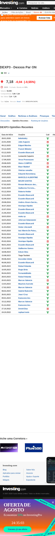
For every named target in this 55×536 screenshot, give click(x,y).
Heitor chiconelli (25, 227)
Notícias (34, 8)
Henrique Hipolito (25, 206)
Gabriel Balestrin (25, 291)
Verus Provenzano (26, 160)
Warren (37, 12)
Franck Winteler (25, 149)
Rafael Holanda (24, 266)
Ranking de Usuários (39, 121)
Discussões (5, 121)
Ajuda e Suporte (32, 477)
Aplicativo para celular (12, 473)
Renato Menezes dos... (27, 184)
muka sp (22, 216)
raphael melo (23, 312)
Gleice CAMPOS (25, 163)
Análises (46, 8)
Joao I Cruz (23, 295)
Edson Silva (23, 252)
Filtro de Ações (17, 12)
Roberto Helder (24, 192)
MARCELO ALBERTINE (28, 177)
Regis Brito (23, 270)
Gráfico (12, 116)
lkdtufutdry (22, 138)
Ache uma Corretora (12, 438)
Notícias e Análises (27, 116)
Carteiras (23, 8)
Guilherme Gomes (25, 248)
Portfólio (6, 477)
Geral (3, 116)
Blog (4, 470)
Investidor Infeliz (25, 259)
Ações (5, 12)
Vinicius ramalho (25, 170)
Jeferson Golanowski (27, 220)
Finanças (44, 116)
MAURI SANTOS (25, 181)
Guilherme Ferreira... (26, 188)
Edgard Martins (24, 145)
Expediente (30, 480)
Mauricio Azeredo (25, 284)
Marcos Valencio (25, 280)
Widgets (6, 480)
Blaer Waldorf (24, 167)
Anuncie (29, 473)
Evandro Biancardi (26, 153)
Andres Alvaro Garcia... (28, 202)
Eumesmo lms (24, 298)
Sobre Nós (30, 470)
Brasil (28, 12)
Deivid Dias (23, 309)
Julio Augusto (24, 142)
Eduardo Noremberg (26, 174)
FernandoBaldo (24, 273)
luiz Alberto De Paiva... (27, 231)
